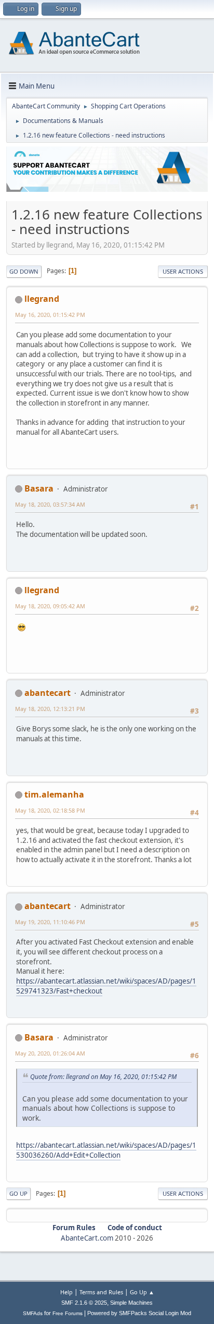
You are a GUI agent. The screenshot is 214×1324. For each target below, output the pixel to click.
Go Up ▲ (142, 1292)
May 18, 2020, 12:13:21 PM (50, 709)
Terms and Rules (101, 1292)
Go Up (18, 1193)
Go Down (23, 271)
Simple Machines (131, 1303)
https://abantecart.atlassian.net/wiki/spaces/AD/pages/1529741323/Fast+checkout (106, 986)
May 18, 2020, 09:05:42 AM (50, 606)
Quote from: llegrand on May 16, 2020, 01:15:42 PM (103, 1076)
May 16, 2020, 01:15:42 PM (50, 314)
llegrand (41, 298)
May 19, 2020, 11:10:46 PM (50, 922)
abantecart (47, 692)
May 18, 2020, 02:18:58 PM (50, 810)
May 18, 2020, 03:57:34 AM (50, 504)
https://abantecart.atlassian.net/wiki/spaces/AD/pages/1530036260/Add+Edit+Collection (106, 1150)
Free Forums (67, 1313)
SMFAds (33, 1313)
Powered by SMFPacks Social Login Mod (139, 1313)
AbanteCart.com (87, 1238)
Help (66, 1292)
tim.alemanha (54, 794)
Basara (39, 488)
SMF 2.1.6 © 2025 (84, 1303)
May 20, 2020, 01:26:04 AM (50, 1053)
